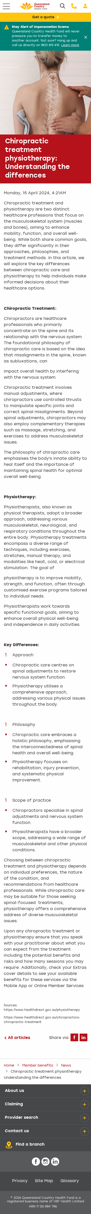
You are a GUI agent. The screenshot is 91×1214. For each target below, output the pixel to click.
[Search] (62, 6)
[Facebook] (74, 1039)
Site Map (44, 1181)
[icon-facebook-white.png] (36, 1162)
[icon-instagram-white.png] (45, 1162)
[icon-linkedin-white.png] (55, 1162)
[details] (84, 1091)
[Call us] (74, 6)
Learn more (70, 45)
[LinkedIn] (83, 1039)
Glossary (69, 1181)
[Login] (85, 6)
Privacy (20, 1181)
